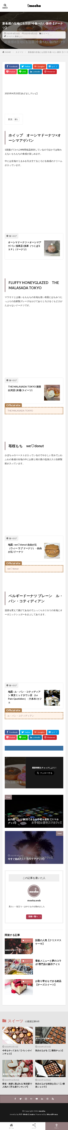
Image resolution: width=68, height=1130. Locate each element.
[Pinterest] (50, 71)
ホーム (11, 1128)
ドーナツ (10, 36)
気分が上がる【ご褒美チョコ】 (49, 1050)
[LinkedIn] (35, 71)
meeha (42, 1111)
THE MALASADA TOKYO (20, 410)
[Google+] (39, 66)
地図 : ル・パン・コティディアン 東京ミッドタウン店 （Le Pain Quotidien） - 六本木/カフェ (25, 697)
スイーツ (45, 33)
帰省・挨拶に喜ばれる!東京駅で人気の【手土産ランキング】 (17, 1085)
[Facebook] (12, 66)
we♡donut (13, 568)
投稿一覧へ (33, 916)
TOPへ (56, 1128)
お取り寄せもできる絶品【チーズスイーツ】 (48, 983)
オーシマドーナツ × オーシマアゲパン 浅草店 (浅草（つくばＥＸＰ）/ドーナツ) (24, 246)
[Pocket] (11, 71)
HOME (8, 52)
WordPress (52, 1114)
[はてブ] (53, 66)
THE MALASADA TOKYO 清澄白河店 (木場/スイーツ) (24, 388)
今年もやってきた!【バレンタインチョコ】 (17, 1052)
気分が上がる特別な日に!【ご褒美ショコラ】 (50, 1085)
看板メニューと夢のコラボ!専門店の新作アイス (48, 962)
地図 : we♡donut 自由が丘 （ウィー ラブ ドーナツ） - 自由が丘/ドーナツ (25, 548)
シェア (34, 1128)
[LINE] (23, 71)
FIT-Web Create (27, 1114)
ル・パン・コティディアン (20, 715)
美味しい (18, 36)
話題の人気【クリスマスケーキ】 (48, 942)
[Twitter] (26, 66)
